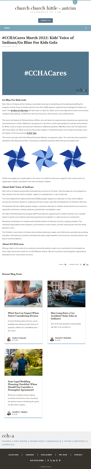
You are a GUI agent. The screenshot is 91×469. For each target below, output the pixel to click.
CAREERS (30, 455)
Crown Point (37, 441)
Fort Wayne (20, 441)
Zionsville (8, 445)
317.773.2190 (37, 460)
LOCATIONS (13, 455)
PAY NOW (63, 455)
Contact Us (45, 20)
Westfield (80, 441)
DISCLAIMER (46, 455)
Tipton (68, 441)
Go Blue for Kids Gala (19, 110)
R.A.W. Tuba (32, 133)
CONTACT (78, 455)
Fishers (6, 441)
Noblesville (54, 441)
